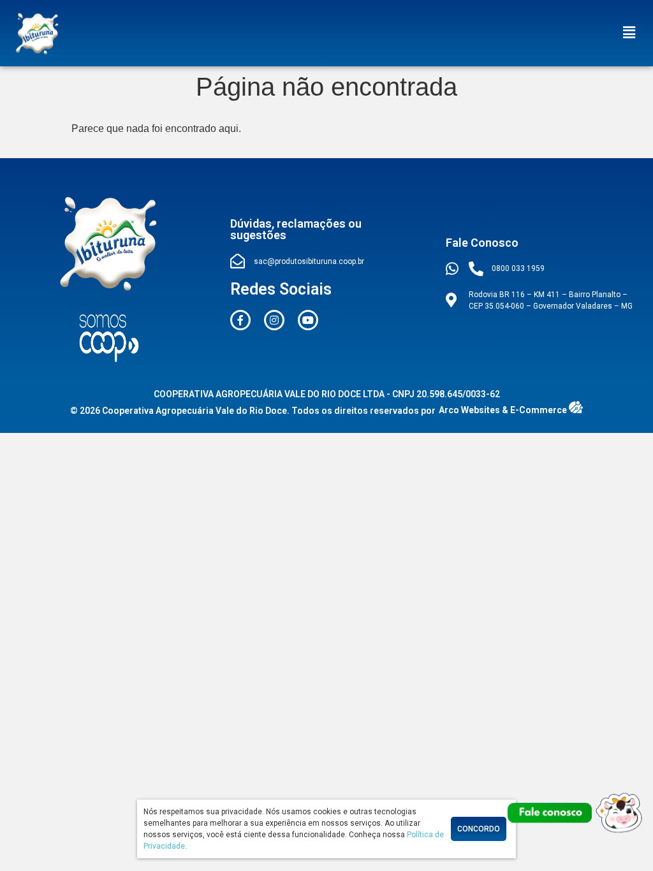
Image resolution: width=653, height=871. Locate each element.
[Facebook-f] (240, 320)
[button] (629, 33)
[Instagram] (274, 320)
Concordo (478, 828)
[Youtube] (308, 320)
